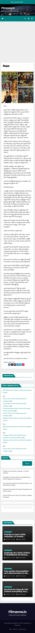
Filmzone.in (8, 8)
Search (5, 458)
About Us (15, 629)
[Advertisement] (17, 39)
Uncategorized (8, 531)
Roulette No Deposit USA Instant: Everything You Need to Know (16, 591)
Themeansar (17, 625)
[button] (25, 18)
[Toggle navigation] (32, 18)
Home (10, 629)
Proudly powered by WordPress (11, 623)
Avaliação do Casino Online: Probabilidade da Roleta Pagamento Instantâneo (17, 555)
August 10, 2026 (10, 539)
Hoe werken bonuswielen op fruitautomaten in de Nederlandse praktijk (16, 573)
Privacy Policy (22, 629)
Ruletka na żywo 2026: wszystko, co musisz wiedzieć (14, 536)
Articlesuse (22, 539)
